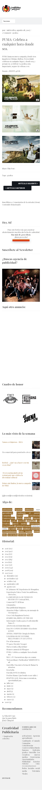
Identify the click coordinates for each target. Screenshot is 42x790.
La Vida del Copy (8, 716)
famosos (36, 518)
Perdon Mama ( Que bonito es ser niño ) (21, 675)
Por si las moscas (13, 641)
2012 (6, 559)
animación (29, 509)
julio (8, 683)
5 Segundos (10, 605)
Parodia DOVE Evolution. (16, 673)
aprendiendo (7, 513)
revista (37, 531)
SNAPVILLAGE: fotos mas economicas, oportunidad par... (21, 679)
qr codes (12, 529)
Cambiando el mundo (28, 513)
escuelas (27, 518)
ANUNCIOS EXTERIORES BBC (18, 626)
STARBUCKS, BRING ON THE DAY (19, 618)
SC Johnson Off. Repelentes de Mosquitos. (22, 589)
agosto (9, 587)
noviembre (11, 578)
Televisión (22, 535)
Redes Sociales (25, 531)
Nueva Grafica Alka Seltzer (16, 647)
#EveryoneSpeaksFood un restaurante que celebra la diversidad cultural (12, 475)
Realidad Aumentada (31, 529)
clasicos (20, 515)
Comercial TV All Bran (15, 602)
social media (12, 535)
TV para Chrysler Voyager (16, 644)
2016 (6, 548)
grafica (15, 33)
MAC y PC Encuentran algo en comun (21, 657)
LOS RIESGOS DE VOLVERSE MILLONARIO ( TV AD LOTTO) (19, 637)
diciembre (11, 576)
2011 (6, 562)
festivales (6, 521)
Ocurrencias (35, 523)
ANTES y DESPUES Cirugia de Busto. (20, 633)
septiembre (11, 584)
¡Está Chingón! (8, 720)
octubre (10, 581)
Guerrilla (21, 521)
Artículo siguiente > (28, 183)
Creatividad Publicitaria (10, 730)
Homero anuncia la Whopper (17, 649)
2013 (6, 557)
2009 (7, 567)
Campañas (6, 515)
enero (9, 699)
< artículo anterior (15, 188)
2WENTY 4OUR (14, 71)
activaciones (7, 509)
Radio (19, 529)
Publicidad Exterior (23, 526)
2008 (7, 570)
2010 (6, 565)
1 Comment (6, 33)
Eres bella (10, 670)
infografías (31, 521)
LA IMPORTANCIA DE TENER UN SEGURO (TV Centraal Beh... (19, 598)
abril (8, 691)
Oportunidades (8, 526)
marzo (9, 694)
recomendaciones (9, 531)
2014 (6, 554)
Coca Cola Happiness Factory (17, 615)
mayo (9, 688)
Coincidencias (34, 515)
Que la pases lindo (9, 718)
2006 (7, 702)
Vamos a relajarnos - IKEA (12, 442)
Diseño (19, 518)
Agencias (18, 509)
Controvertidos (8, 518)
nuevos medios (19, 523)
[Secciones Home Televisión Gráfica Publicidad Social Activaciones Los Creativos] (8, 21)
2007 (6, 573)
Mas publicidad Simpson (16, 607)
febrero (10, 697)
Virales (30, 535)
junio (9, 686)
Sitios (4, 535)
